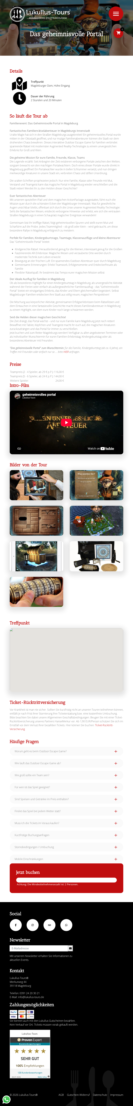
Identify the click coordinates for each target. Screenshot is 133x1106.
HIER (66, 352)
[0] (118, 33)
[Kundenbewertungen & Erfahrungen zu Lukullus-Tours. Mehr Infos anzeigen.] (30, 1054)
